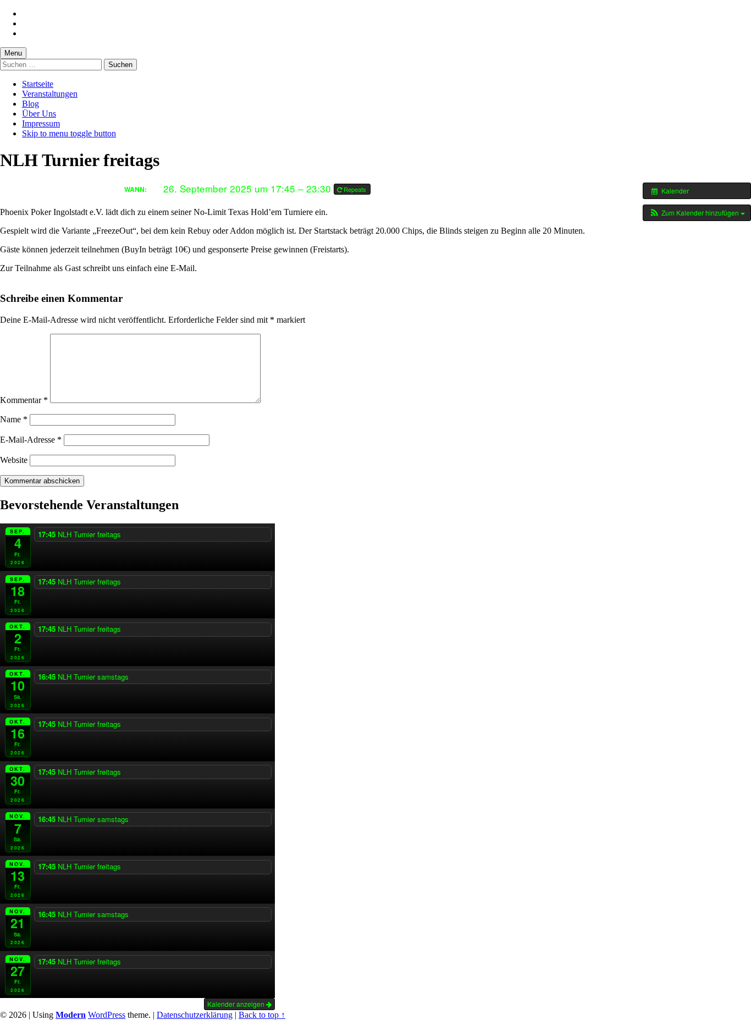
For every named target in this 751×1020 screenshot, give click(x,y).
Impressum (41, 123)
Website (13, 460)
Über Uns (39, 113)
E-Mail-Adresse (31, 439)
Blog (30, 103)
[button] (696, 212)
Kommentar (24, 400)
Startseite (37, 84)
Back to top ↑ (262, 1014)
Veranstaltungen (50, 93)
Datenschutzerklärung (195, 1014)
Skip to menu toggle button (69, 133)
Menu (13, 53)
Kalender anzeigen (236, 1003)
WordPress (106, 1014)
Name (13, 419)
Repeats (355, 189)
